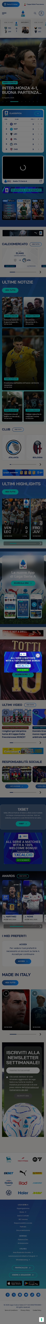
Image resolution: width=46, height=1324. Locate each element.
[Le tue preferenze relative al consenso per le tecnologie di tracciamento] (41, 1319)
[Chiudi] (38, 656)
